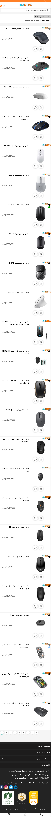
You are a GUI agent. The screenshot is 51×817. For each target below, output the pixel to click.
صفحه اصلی (45, 20)
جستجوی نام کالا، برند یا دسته (36, 10)
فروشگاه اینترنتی (11, 809)
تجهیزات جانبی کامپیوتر (32, 20)
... (32, 733)
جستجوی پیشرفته (41, 17)
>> (37, 733)
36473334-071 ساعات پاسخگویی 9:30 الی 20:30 (21, 783)
